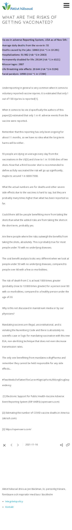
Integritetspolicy (14, 501)
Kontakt (9, 507)
